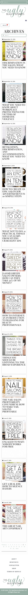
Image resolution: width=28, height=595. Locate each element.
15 (16, 546)
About (14, 559)
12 (8, 546)
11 (6, 546)
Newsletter (14, 565)
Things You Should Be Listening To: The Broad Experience (14, 361)
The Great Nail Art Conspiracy (12, 527)
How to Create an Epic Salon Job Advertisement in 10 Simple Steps (13, 192)
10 (3, 546)
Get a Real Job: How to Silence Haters (12, 486)
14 (13, 546)
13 (11, 546)
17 (21, 546)
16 (19, 546)
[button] (26, 20)
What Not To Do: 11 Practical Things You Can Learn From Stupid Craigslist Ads (14, 236)
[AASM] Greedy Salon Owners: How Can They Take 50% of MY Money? (11, 278)
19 (10, 548)
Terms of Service (14, 572)
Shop (14, 568)
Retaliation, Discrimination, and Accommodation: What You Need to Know (13, 152)
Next (17, 548)
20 (13, 548)
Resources (14, 562)
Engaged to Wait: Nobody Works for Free (13, 444)
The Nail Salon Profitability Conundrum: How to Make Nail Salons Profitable (13, 405)
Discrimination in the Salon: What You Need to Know (14, 65)
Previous (4, 544)
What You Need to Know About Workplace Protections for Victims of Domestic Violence (13, 112)
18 (24, 546)
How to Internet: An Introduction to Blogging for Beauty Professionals (13, 320)
